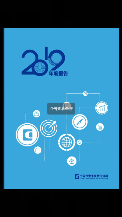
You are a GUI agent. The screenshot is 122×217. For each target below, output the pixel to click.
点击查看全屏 (61, 108)
